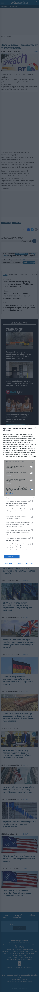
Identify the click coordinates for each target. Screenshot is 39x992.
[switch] (31, 467)
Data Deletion (9, 563)
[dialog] (19, 496)
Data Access (19, 563)
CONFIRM (11, 556)
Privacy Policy (30, 563)
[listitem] (19, 462)
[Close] (35, 429)
